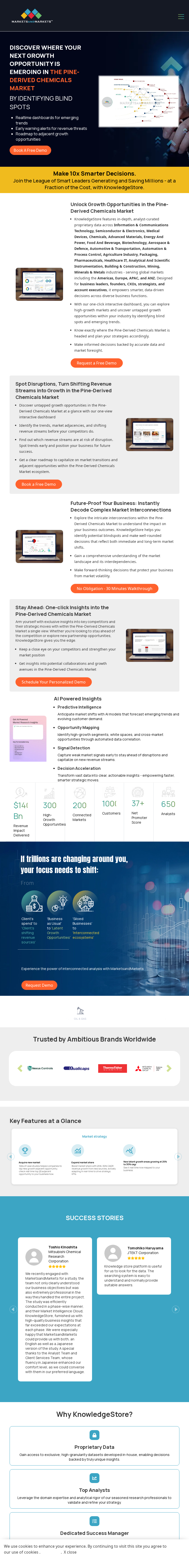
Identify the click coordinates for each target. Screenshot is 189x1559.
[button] (20, 1068)
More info (50, 1552)
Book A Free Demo (30, 150)
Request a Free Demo (97, 363)
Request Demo (39, 985)
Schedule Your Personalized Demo (54, 682)
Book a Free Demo (39, 484)
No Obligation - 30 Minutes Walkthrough (114, 588)
